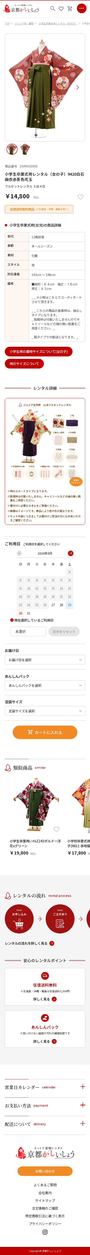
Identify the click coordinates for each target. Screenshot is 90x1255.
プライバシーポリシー (45, 1223)
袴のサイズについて (24, 363)
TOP (7, 23)
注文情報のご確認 (45, 1208)
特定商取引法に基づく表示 (45, 1216)
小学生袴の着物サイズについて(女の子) (39, 351)
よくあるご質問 (45, 1184)
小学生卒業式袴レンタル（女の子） (58, 23)
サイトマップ (45, 1200)
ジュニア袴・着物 (24, 23)
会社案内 (45, 1192)
